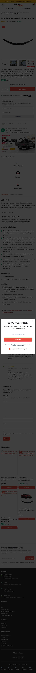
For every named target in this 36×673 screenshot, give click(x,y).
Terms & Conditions (24, 344)
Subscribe (18, 339)
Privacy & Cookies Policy (18, 345)
